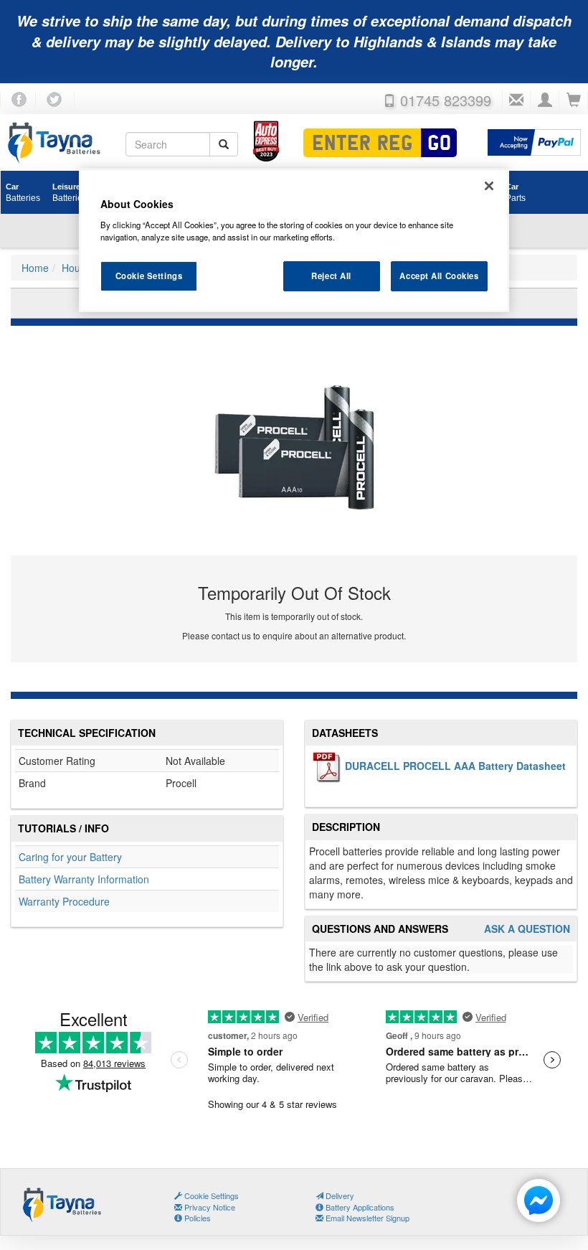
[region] (294, 240)
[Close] (489, 186)
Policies (196, 1217)
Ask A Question (527, 929)
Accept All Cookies (438, 275)
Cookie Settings (149, 275)
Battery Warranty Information (84, 879)
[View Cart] (573, 100)
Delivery (338, 1195)
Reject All (331, 275)
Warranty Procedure (64, 901)
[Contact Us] (516, 100)
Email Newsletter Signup (366, 1217)
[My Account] (545, 100)
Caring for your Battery (70, 857)
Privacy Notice (208, 1207)
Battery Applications (358, 1207)
